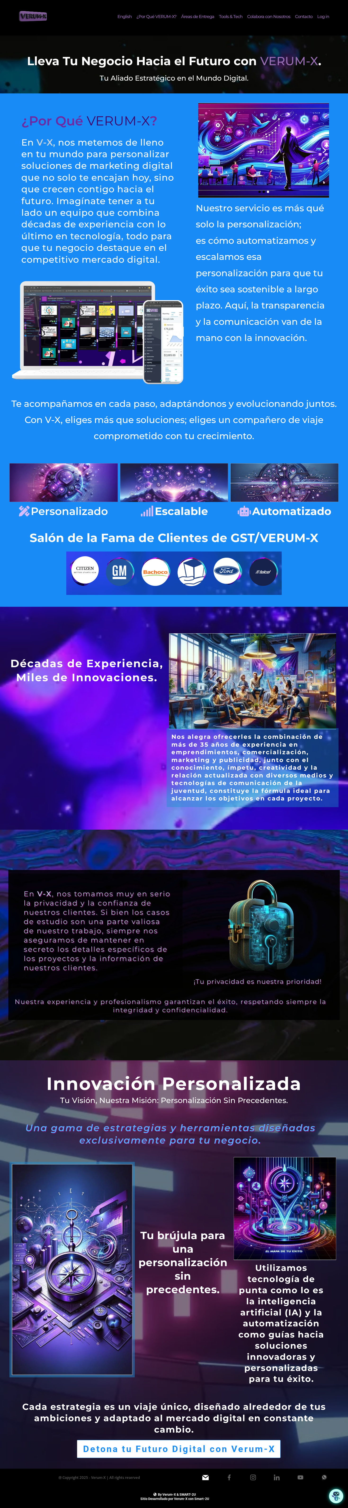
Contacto (303, 16)
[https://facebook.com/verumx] (229, 1477)
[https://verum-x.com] (33, 16)
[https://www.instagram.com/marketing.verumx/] (253, 1477)
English (124, 16)
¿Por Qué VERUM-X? (156, 16)
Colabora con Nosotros (268, 16)
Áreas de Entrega (197, 16)
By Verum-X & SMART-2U (177, 1494)
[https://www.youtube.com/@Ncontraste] (300, 1477)
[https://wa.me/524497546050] (324, 1477)
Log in (323, 16)
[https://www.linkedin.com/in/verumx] (276, 1477)
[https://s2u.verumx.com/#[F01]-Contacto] (205, 1477)
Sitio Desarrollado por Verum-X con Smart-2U (174, 1499)
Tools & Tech (230, 16)
